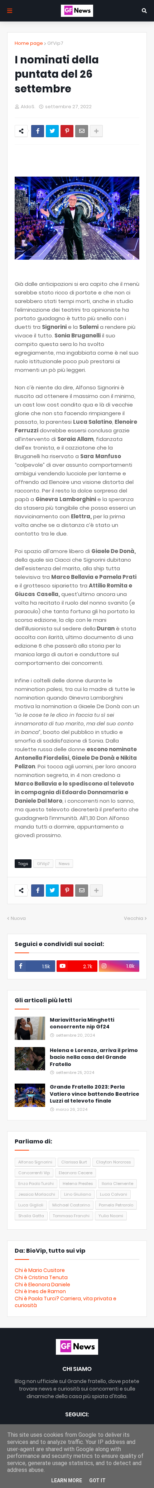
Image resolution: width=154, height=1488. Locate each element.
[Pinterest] (67, 131)
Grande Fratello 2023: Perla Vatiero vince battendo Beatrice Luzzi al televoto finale (94, 1094)
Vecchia (133, 918)
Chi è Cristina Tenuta (41, 1277)
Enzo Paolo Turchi (36, 1183)
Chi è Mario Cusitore (40, 1270)
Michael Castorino (71, 1205)
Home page (29, 43)
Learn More (66, 1480)
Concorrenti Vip (34, 1173)
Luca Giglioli (30, 1205)
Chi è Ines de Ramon (40, 1291)
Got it (97, 1480)
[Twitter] (52, 131)
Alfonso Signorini (35, 1162)
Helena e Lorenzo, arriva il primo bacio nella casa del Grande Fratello (94, 1057)
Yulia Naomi (110, 1216)
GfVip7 (55, 43)
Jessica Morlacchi (36, 1194)
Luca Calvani (113, 1194)
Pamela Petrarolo (116, 1205)
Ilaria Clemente (117, 1183)
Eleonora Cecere (75, 1173)
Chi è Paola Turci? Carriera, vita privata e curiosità (65, 1302)
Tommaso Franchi (71, 1216)
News (64, 864)
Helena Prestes (78, 1183)
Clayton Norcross (113, 1162)
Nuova (18, 918)
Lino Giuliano (77, 1194)
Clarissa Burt (74, 1162)
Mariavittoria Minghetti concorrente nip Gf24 (82, 1024)
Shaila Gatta (31, 1216)
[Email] (81, 131)
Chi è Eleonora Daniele (42, 1284)
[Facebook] (37, 131)
